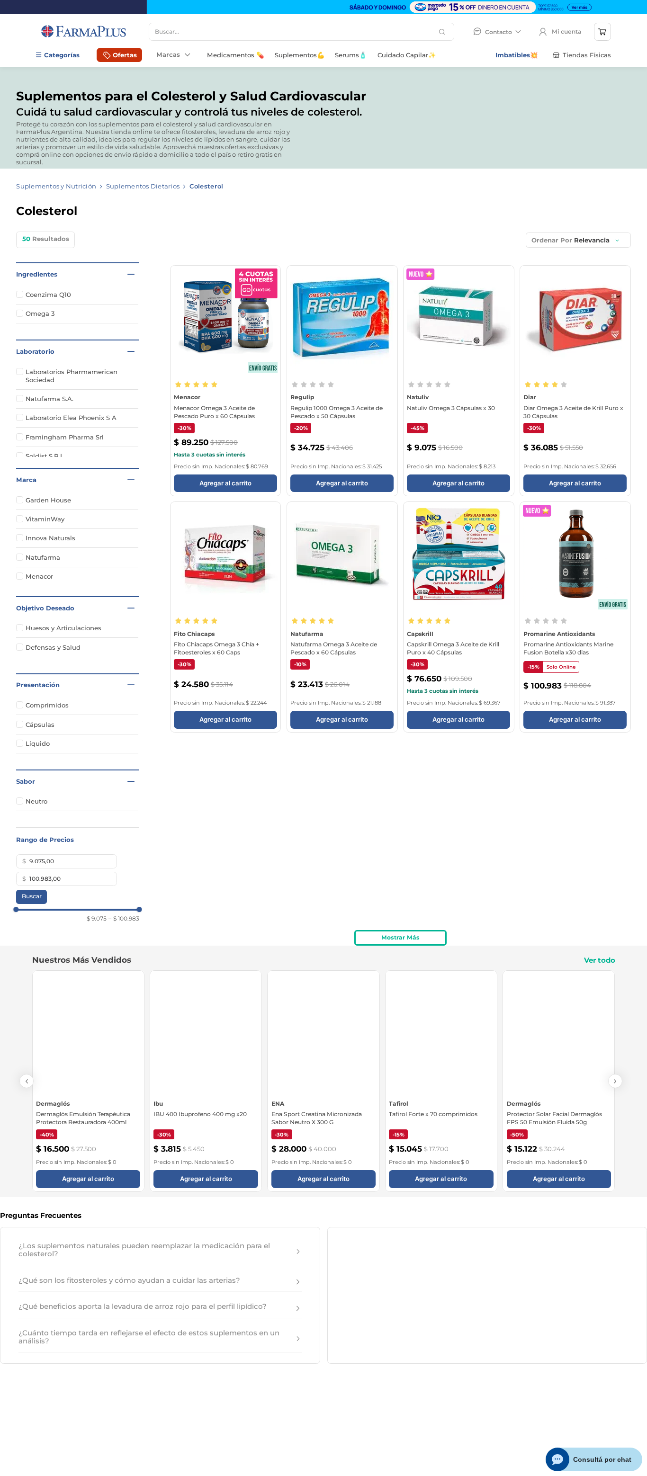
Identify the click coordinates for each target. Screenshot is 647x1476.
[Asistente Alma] (594, 1459)
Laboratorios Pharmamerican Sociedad (71, 376)
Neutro (36, 801)
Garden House (48, 500)
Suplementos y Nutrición (56, 186)
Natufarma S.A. (49, 399)
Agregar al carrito (575, 470)
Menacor (39, 576)
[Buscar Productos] (443, 31)
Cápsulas (40, 724)
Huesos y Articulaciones (63, 628)
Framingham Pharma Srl (65, 437)
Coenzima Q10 (48, 294)
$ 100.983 (123, 918)
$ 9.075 (97, 918)
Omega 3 (40, 313)
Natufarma (43, 557)
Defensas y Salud (53, 647)
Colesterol (206, 186)
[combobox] (301, 32)
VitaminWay (45, 519)
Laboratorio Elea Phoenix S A (71, 417)
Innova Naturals (50, 538)
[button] (77, 274)
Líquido (38, 743)
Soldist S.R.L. (45, 456)
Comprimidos (47, 705)
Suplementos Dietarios (143, 186)
